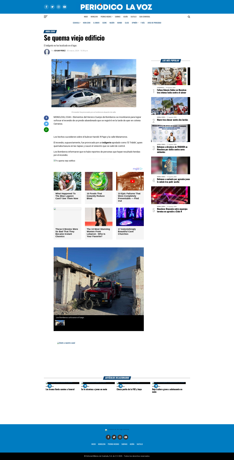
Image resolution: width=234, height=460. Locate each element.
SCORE (104, 23)
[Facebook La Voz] (108, 437)
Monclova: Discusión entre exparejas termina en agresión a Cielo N (172, 210)
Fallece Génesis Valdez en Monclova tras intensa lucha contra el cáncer (171, 91)
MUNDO (119, 23)
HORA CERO (86, 23)
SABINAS (124, 444)
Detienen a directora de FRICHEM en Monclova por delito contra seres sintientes (172, 149)
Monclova (94, 17)
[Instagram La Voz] (119, 437)
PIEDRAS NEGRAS (113, 444)
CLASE (127, 23)
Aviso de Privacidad (154, 23)
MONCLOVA (101, 444)
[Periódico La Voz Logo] (117, 7)
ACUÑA (132, 444)
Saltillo (133, 17)
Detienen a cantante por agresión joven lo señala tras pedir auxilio (173, 180)
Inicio (86, 17)
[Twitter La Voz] (114, 437)
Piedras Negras (106, 17)
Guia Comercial (144, 17)
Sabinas (117, 17)
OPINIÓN (134, 23)
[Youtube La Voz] (125, 437)
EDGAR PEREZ (60, 51)
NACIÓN (112, 23)
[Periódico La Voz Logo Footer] (117, 430)
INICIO (93, 444)
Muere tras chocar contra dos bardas (172, 120)
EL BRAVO (96, 23)
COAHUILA (76, 23)
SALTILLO (140, 444)
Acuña (125, 17)
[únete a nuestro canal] (117, 359)
